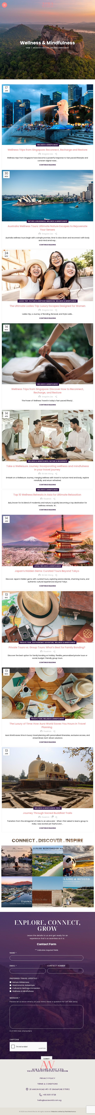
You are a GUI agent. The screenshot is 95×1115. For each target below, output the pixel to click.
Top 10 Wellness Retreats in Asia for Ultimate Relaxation (47, 494)
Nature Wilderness (20, 982)
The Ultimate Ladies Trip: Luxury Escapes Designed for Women (47, 306)
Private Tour (25, 642)
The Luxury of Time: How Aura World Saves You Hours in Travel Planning (48, 725)
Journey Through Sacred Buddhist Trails (47, 813)
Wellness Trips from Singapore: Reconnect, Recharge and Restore (47, 149)
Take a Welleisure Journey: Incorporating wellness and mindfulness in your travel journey (47, 467)
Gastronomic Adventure (43, 642)
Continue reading (47, 165)
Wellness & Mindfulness (47, 145)
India (58, 808)
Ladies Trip (23, 301)
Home (28, 48)
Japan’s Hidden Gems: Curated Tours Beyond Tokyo (47, 571)
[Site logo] (47, 5)
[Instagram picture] (16, 861)
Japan (36, 566)
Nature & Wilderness (37, 221)
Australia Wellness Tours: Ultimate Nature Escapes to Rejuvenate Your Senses (47, 227)
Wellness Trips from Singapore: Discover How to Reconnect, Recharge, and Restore (47, 390)
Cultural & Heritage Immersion (26, 988)
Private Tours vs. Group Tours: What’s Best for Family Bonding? (47, 647)
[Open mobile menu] (4, 4)
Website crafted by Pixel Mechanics (63, 1112)
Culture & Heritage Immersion (42, 301)
